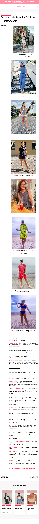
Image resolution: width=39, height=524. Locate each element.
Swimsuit (18, 290)
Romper (15, 175)
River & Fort (11, 431)
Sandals (27, 135)
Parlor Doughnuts (12, 395)
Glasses (21, 253)
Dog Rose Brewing (13, 425)
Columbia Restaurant (13, 360)
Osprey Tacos (12, 349)
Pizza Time (11, 354)
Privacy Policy (8, 521)
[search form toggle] (37, 6)
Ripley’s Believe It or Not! (14, 447)
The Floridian (12, 338)
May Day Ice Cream (13, 381)
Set (11, 94)
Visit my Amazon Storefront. (19, 2)
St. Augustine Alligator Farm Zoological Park (18, 441)
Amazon (13, 468)
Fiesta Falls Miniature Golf (14, 451)
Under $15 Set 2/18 (6, 508)
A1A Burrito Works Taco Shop (15, 343)
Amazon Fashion (18, 468)
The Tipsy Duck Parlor (13, 371)
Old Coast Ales (12, 352)
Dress (15, 54)
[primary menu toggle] (1, 6)
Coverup (13, 250)
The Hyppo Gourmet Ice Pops (15, 388)
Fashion (23, 468)
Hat (27, 252)
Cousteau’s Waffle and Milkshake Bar (16, 376)
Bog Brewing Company (14, 412)
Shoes (30, 54)
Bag (25, 56)
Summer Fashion (31, 468)
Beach (10, 460)
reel (27, 468)
